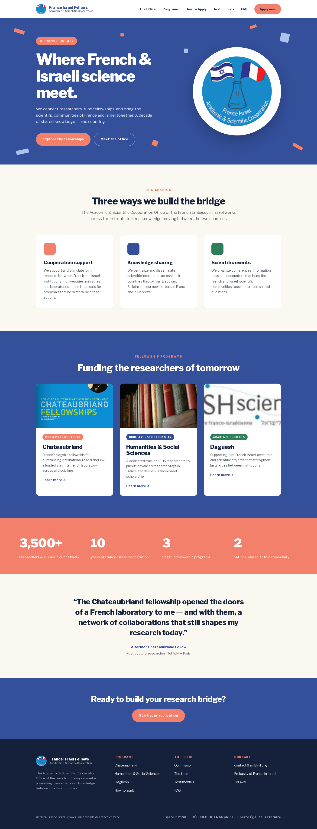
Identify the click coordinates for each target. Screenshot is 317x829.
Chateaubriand (126, 765)
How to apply (124, 790)
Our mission (183, 765)
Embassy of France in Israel (255, 774)
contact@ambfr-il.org (250, 765)
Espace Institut (175, 817)
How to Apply (196, 9)
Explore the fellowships (63, 139)
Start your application (158, 715)
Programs (171, 9)
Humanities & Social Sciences (138, 774)
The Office (147, 9)
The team (181, 774)
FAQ (244, 9)
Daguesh (122, 782)
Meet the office (114, 139)
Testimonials (223, 9)
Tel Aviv (240, 782)
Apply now (268, 9)
